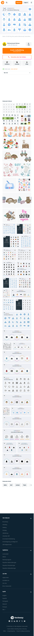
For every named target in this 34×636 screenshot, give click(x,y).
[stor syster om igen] (10, 291)
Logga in (26, 2)
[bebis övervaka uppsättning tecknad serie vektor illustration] (8, 141)
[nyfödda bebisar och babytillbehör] (10, 246)
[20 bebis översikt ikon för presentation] (11, 421)
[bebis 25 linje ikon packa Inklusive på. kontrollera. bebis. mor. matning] (10, 344)
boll (11, 631)
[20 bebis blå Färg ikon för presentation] (10, 375)
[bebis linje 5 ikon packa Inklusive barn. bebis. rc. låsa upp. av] (17, 557)
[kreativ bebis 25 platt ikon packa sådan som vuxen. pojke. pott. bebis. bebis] (20, 385)
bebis (5, 631)
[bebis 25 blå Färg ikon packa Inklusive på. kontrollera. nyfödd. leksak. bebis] (23, 289)
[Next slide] (27, 631)
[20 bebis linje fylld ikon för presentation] (11, 317)
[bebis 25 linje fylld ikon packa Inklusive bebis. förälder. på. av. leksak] (9, 387)
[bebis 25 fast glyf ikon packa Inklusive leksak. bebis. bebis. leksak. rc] (7, 463)
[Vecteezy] (2, 2)
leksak (18, 631)
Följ (28, 45)
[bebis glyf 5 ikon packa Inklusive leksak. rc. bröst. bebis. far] (17, 606)
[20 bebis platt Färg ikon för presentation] (10, 304)
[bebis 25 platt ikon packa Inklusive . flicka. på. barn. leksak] (17, 482)
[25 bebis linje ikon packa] (17, 510)
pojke (24, 631)
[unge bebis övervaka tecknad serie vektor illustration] (10, 231)
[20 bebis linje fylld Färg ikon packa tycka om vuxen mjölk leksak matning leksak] (10, 361)
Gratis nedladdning (17, 50)
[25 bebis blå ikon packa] (17, 437)
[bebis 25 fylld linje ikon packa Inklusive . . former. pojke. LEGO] (17, 495)
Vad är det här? (14, 69)
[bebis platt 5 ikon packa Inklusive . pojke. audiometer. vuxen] (17, 618)
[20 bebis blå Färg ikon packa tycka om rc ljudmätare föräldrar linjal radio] (8, 409)
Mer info (6, 71)
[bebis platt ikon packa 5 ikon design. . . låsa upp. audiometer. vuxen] (10, 593)
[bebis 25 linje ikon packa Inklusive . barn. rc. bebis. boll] (12, 471)
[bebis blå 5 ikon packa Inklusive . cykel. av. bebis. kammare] (13, 546)
